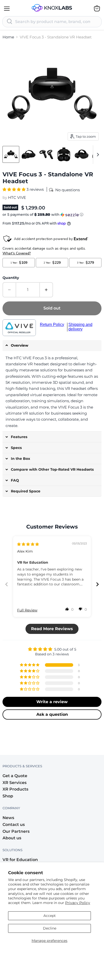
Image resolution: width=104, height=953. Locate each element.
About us (12, 838)
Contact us (14, 824)
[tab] (52, 345)
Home (8, 37)
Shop (8, 796)
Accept (49, 915)
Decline (49, 928)
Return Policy (52, 324)
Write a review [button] (52, 701)
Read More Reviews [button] (52, 628)
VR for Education (20, 859)
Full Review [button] (27, 610)
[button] (15, 189)
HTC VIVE (17, 197)
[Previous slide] (7, 584)
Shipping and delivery (80, 326)
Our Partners (16, 831)
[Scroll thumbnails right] (97, 154)
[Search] (10, 22)
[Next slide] (97, 584)
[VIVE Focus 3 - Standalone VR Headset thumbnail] (11, 154)
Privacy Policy (77, 902)
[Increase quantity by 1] (46, 289)
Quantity (11, 278)
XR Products (15, 789)
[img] (28, 544)
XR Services (15, 782)
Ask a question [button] (52, 714)
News (8, 817)
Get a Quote (15, 775)
